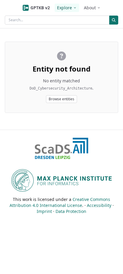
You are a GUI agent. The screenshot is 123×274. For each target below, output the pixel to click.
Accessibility (99, 205)
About (90, 7)
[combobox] (57, 20)
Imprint (44, 211)
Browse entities (61, 99)
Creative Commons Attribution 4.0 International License (60, 202)
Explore (64, 7)
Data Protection (71, 211)
